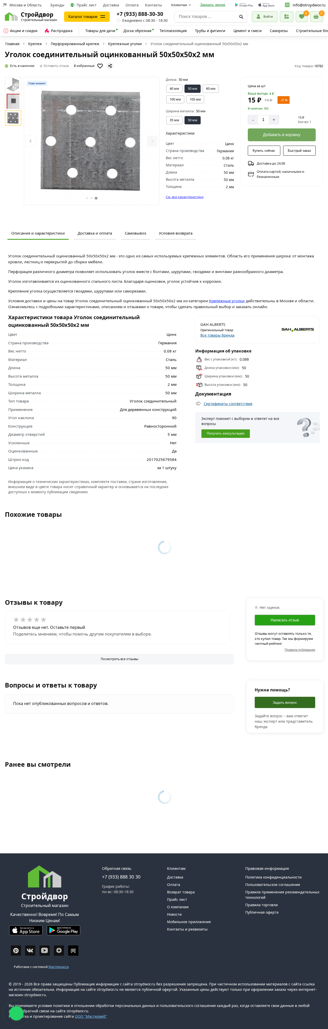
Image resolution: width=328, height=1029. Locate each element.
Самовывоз (135, 233)
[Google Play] (63, 932)
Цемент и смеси (247, 30)
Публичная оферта (262, 912)
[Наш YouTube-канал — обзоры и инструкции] (44, 950)
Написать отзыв (285, 620)
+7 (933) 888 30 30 (121, 877)
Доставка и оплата (95, 233)
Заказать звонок (212, 5)
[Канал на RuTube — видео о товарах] (73, 950)
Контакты (153, 5)
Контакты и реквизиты (187, 929)
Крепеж (35, 43)
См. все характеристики (184, 197)
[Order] (286, 16)
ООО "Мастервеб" (91, 1016)
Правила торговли (261, 904)
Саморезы (279, 30)
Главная (12, 43)
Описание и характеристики (38, 233)
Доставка (111, 5)
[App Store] (26, 932)
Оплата (132, 5)
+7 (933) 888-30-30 (140, 13)
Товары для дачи (100, 30)
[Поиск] (241, 17)
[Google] (244, 5)
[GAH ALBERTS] (286, 329)
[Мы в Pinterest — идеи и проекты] (16, 950)
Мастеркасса (58, 966)
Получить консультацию (225, 433)
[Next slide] (152, 141)
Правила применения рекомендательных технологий (282, 895)
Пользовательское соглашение (272, 884)
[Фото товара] (91, 141)
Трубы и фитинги (210, 30)
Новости (174, 914)
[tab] (87, 198)
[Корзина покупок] (316, 16)
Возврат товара (181, 892)
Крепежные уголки (125, 43)
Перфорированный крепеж (75, 43)
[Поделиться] (110, 66)
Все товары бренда (217, 335)
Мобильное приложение (189, 921)
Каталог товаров (82, 16)
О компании (178, 906)
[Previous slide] (31, 141)
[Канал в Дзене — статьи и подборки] (59, 950)
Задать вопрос (285, 702)
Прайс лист (87, 5)
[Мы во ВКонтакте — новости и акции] (30, 950)
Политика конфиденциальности (273, 877)
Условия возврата (175, 233)
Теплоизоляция (173, 30)
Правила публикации (300, 650)
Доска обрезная (137, 30)
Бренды (57, 5)
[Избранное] (302, 16)
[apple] (266, 5)
